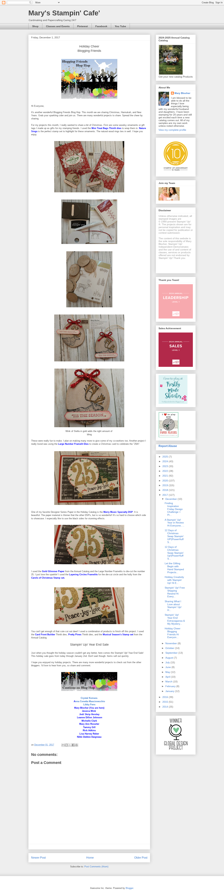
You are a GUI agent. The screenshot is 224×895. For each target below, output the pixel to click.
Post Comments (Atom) (96, 866)
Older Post (140, 857)
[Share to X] (70, 745)
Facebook (101, 26)
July (167, 662)
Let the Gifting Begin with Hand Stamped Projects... (174, 568)
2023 (165, 466)
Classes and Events (58, 26)
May (168, 672)
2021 (165, 475)
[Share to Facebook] (73, 745)
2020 (165, 480)
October (170, 648)
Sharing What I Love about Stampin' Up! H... (173, 605)
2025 (165, 456)
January (170, 691)
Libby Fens (89, 704)
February (170, 686)
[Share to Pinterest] (76, 745)
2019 (165, 485)
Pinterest (82, 26)
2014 (165, 706)
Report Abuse (168, 446)
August (169, 657)
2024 (165, 461)
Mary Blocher (182, 93)
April (168, 676)
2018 (165, 490)
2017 (165, 495)
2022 (165, 471)
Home (90, 857)
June (168, 667)
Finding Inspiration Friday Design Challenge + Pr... (174, 509)
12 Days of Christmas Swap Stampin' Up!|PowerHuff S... (174, 553)
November (171, 643)
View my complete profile (172, 129)
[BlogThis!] (66, 745)
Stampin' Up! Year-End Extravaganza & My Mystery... (175, 619)
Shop (35, 26)
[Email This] (63, 745)
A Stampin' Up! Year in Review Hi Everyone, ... (174, 522)
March (169, 681)
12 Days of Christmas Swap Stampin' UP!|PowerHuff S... (174, 536)
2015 (165, 701)
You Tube (120, 26)
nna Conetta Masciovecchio (90, 701)
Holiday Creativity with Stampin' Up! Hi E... (174, 580)
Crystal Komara (89, 698)
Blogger (129, 888)
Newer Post (38, 857)
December (171, 499)
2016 (165, 697)
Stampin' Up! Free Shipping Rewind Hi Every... (175, 592)
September (171, 652)
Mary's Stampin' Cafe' (64, 13)
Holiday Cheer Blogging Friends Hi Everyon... (172, 633)
